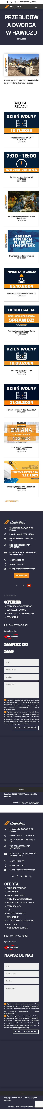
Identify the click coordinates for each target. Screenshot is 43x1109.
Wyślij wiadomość (26, 728)
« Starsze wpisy (24, 501)
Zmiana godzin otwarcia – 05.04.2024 (21, 448)
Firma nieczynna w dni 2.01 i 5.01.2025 (21, 139)
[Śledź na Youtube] (29, 585)
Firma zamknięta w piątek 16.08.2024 (21, 371)
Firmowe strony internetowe (23, 1106)
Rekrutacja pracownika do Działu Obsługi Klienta (21, 332)
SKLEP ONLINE (21, 575)
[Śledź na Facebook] (17, 585)
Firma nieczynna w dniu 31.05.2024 (21, 410)
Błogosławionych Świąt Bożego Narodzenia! (21, 217)
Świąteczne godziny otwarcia (21, 256)
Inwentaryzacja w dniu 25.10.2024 (21, 294)
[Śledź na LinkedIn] (23, 585)
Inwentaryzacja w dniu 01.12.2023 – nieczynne (21, 488)
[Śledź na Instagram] (21, 876)
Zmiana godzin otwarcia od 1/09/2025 (21, 178)
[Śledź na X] (30, 876)
